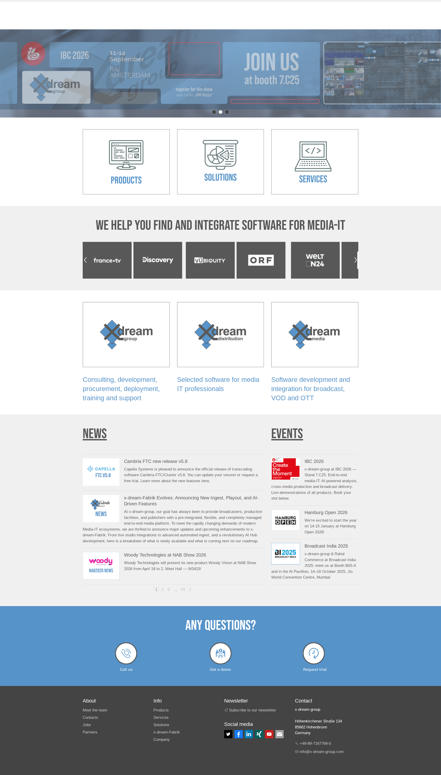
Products (161, 702)
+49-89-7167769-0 (315, 735)
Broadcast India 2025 (326, 537)
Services (161, 709)
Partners (90, 724)
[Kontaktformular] (279, 726)
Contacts (90, 709)
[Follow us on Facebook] (239, 726)
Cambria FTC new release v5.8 (155, 453)
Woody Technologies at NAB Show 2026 (165, 546)
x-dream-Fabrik (166, 724)
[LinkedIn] (249, 726)
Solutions (161, 717)
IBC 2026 (314, 453)
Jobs (87, 717)
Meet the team (95, 702)
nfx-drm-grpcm (322, 743)
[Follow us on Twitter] (228, 726)
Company (161, 731)
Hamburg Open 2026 (326, 504)
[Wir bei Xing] (259, 726)
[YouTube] (269, 726)
